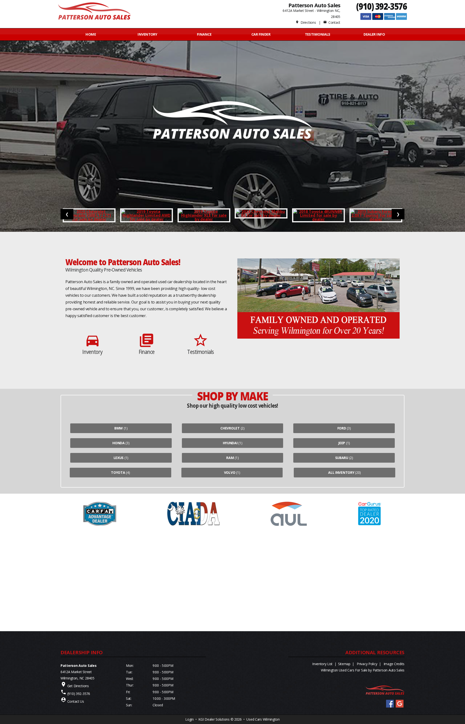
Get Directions (78, 686)
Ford (341, 428)
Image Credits (394, 664)
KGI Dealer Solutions (213, 719)
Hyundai (230, 443)
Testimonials (317, 34)
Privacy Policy (367, 664)
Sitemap (344, 664)
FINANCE (204, 34)
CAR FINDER (260, 34)
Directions (305, 22)
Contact (331, 22)
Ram (230, 457)
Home (90, 34)
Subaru (341, 457)
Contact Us (75, 701)
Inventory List (322, 664)
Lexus (119, 457)
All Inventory (341, 472)
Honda (118, 443)
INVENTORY (147, 34)
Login (189, 719)
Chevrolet (230, 428)
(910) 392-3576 (381, 6)
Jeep (341, 443)
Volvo (229, 472)
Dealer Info (374, 34)
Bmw (118, 428)
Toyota (118, 472)
